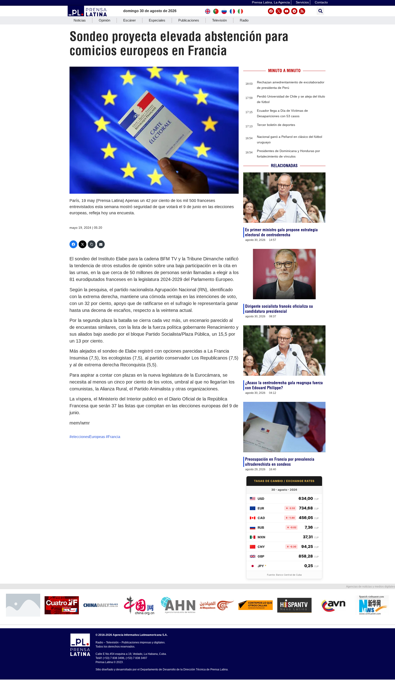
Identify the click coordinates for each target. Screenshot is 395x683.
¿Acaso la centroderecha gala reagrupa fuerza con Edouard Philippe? (284, 385)
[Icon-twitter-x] (279, 11)
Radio (244, 20)
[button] (320, 11)
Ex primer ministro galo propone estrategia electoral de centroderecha (281, 232)
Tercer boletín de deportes (276, 125)
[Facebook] (271, 11)
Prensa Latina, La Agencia (271, 2)
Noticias (80, 20)
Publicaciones (188, 20)
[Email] (101, 244)
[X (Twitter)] (82, 244)
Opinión (104, 20)
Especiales (157, 20)
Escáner (129, 20)
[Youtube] (286, 11)
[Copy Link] (92, 244)
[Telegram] (294, 11)
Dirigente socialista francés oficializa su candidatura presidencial (279, 309)
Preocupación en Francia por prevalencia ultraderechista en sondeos (279, 462)
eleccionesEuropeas (88, 437)
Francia (114, 437)
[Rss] (302, 11)
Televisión (219, 20)
